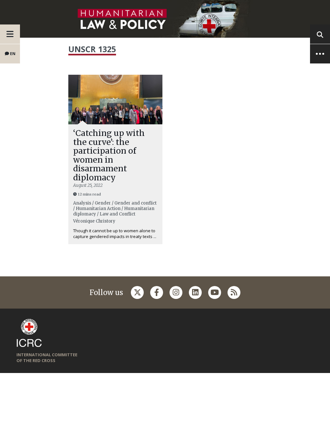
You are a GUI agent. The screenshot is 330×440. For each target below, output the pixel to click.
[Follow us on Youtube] (214, 292)
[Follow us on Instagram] (176, 292)
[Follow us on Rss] (234, 292)
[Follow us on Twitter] (137, 292)
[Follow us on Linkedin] (195, 292)
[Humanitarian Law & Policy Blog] (165, 19)
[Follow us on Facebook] (156, 292)
